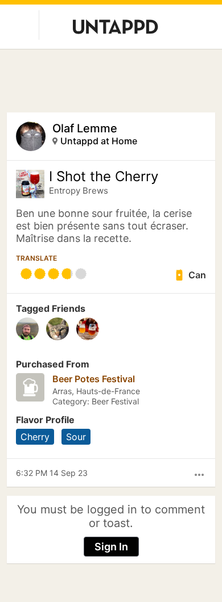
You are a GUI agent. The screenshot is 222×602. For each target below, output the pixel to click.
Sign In (111, 547)
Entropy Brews (78, 190)
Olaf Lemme (84, 128)
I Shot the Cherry (103, 176)
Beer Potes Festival (93, 378)
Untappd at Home (98, 141)
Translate (36, 258)
